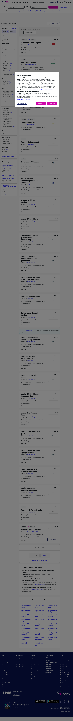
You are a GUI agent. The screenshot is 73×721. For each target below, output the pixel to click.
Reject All (40, 103)
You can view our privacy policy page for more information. (38, 89)
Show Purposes (22, 103)
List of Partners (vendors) (23, 99)
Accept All (52, 103)
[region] (37, 89)
